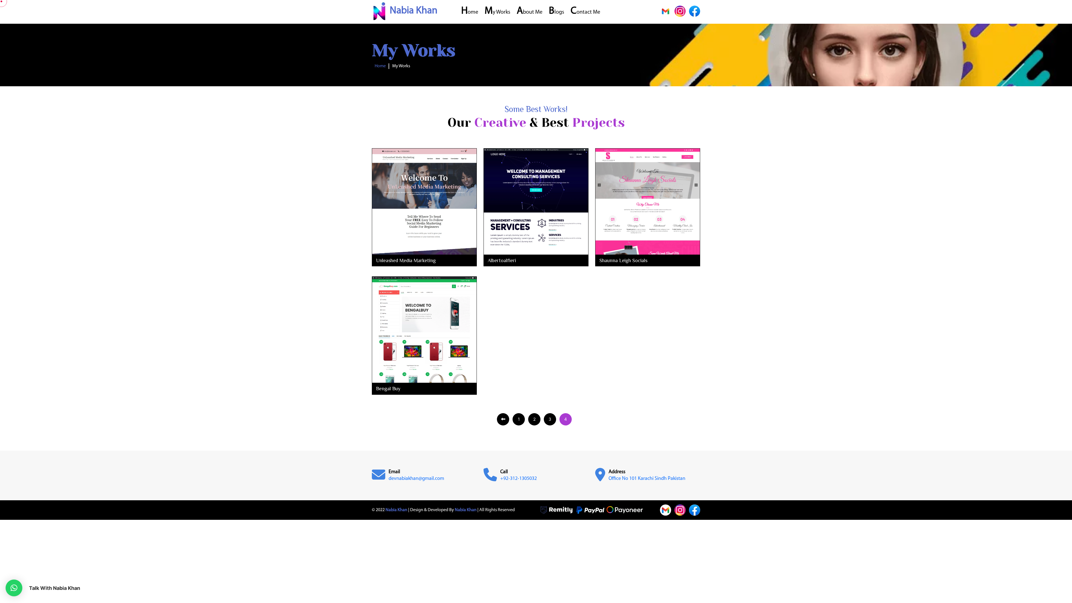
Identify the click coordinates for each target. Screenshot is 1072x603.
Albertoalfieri (502, 260)
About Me (529, 12)
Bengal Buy (388, 388)
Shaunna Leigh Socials (623, 260)
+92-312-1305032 (518, 478)
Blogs (556, 12)
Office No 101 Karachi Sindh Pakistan (647, 478)
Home (469, 12)
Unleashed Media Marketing (406, 260)
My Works (497, 12)
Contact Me (585, 12)
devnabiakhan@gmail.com (416, 478)
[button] (14, 588)
